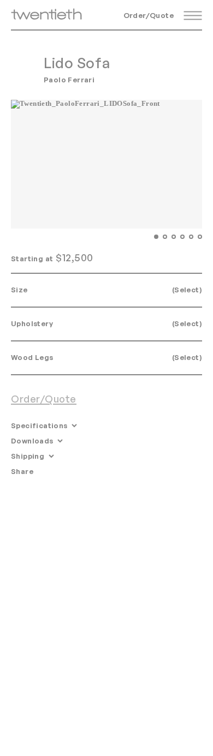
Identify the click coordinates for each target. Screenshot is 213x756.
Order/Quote (148, 15)
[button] (156, 236)
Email (50, 471)
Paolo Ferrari (69, 79)
